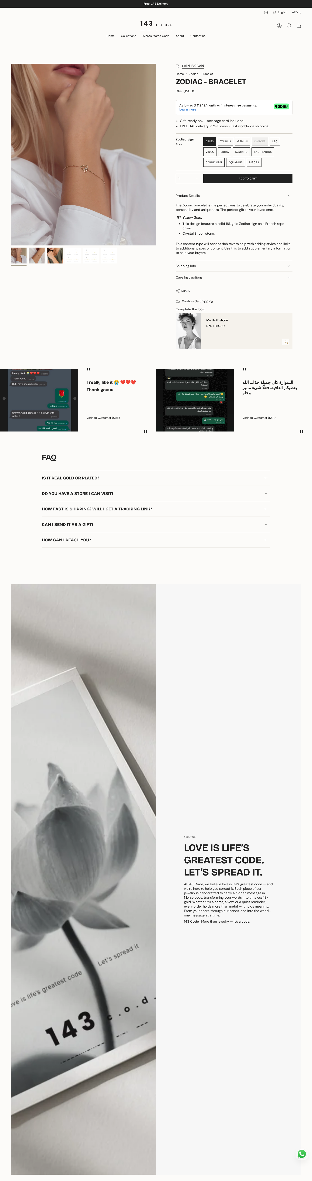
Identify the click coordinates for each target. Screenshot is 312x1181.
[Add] (285, 342)
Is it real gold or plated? (70, 478)
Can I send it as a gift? (67, 524)
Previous (10, 154)
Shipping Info (186, 266)
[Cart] (299, 25)
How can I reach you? (66, 539)
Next (305, 400)
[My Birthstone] (188, 331)
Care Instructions (189, 277)
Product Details (188, 195)
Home (180, 74)
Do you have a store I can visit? (77, 493)
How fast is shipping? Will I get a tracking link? (97, 508)
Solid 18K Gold (193, 66)
